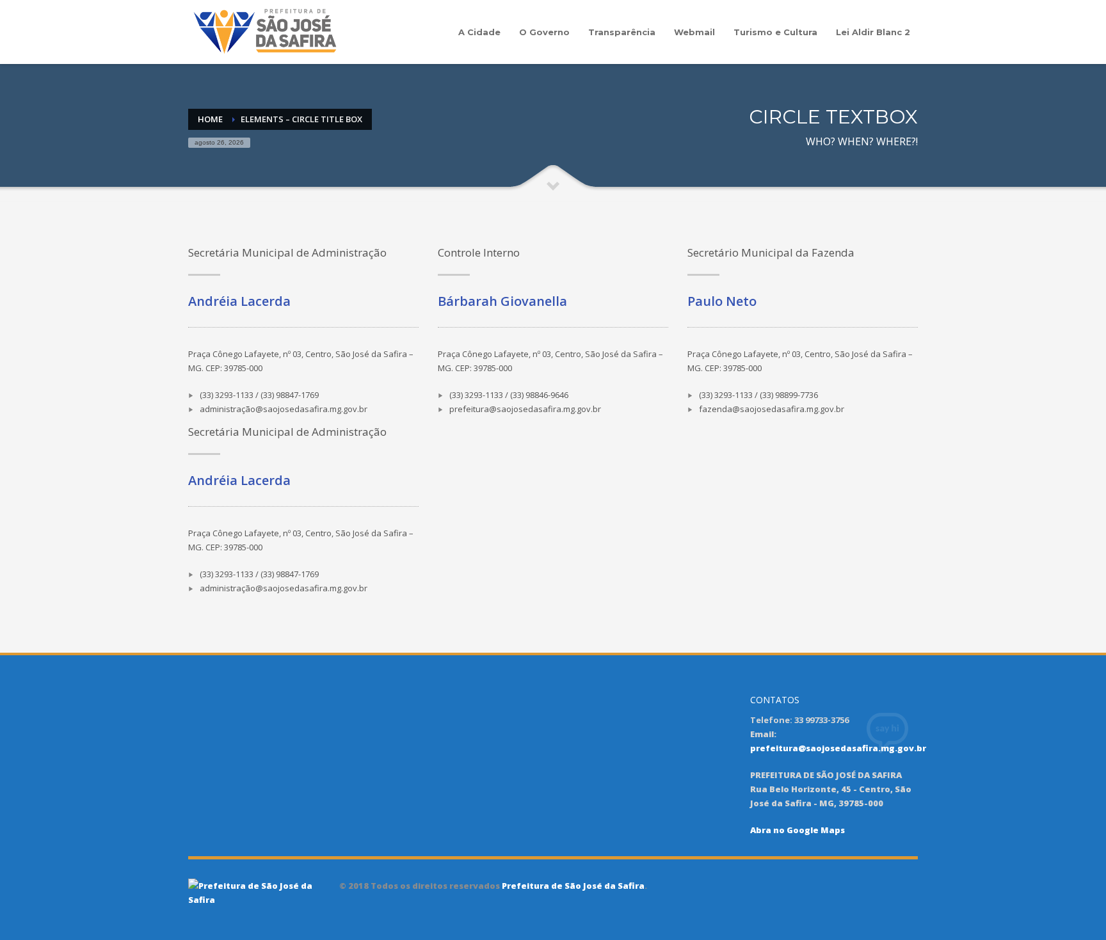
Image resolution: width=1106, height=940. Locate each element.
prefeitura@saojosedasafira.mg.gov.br (838, 748)
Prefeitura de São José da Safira (572, 885)
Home (210, 119)
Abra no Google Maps (797, 830)
